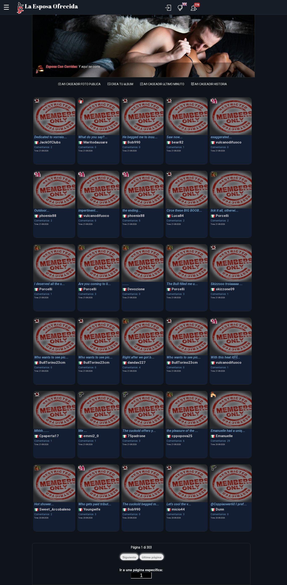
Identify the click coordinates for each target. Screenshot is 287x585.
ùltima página (151, 557)
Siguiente (129, 557)
